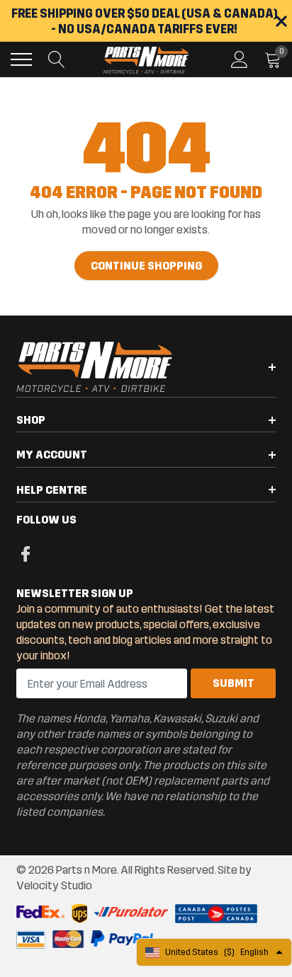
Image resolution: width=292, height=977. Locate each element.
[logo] (146, 59)
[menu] (21, 59)
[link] (25, 553)
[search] (56, 59)
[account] (239, 59)
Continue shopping (146, 265)
